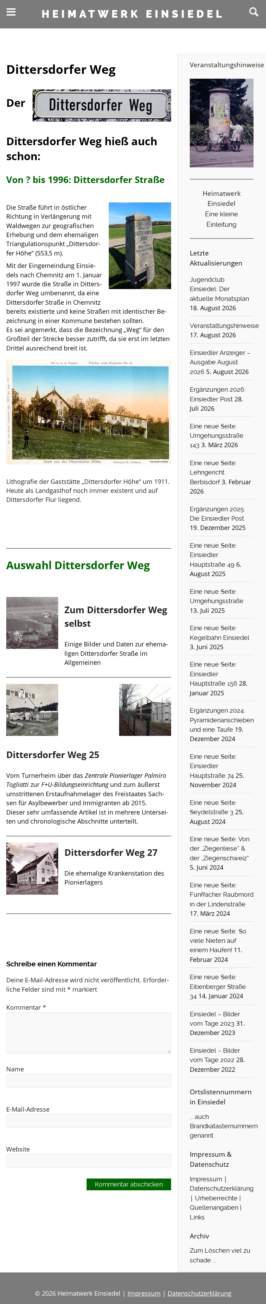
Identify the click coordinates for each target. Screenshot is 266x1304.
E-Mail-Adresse (28, 1109)
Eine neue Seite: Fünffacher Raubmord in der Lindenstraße (222, 895)
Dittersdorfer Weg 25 (52, 754)
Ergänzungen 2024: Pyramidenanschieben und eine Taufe (222, 720)
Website (18, 1149)
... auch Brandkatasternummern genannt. (224, 1126)
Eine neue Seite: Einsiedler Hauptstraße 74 (213, 766)
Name (15, 1069)
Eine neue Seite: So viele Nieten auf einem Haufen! (218, 941)
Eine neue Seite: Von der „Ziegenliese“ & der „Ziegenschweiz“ (219, 849)
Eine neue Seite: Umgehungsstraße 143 (216, 436)
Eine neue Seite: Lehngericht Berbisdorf (213, 473)
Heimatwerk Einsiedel (133, 14)
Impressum (206, 1179)
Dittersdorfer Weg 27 (111, 852)
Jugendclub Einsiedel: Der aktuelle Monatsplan (219, 289)
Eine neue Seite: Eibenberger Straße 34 (218, 987)
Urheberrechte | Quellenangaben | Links (215, 1208)
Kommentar (26, 1007)
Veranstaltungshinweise (224, 325)
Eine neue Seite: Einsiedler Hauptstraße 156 (213, 674)
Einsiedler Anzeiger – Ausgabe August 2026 (220, 362)
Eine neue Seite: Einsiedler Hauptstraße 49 (213, 555)
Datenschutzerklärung (222, 1188)
